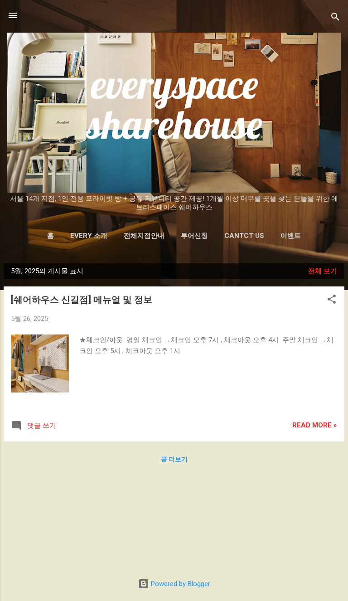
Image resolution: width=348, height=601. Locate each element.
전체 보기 (322, 271)
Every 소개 (88, 236)
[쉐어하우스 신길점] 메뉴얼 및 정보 (81, 299)
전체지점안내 (144, 236)
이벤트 (290, 236)
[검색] (335, 18)
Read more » (314, 425)
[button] (331, 301)
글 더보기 (174, 459)
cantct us (244, 236)
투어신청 (194, 236)
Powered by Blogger (179, 584)
